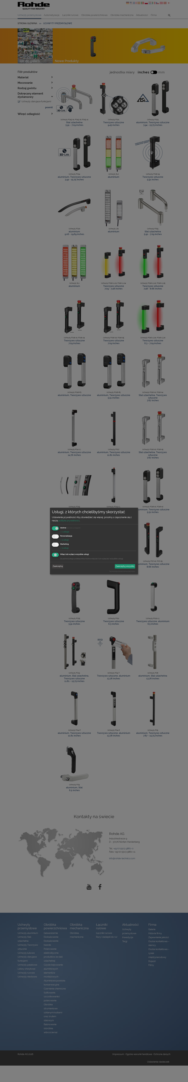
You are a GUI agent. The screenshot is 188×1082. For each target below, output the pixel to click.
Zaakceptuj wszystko (124, 566)
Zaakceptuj (58, 566)
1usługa (64, 532)
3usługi (64, 548)
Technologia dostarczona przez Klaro (122, 571)
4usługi (64, 540)
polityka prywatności (68, 520)
